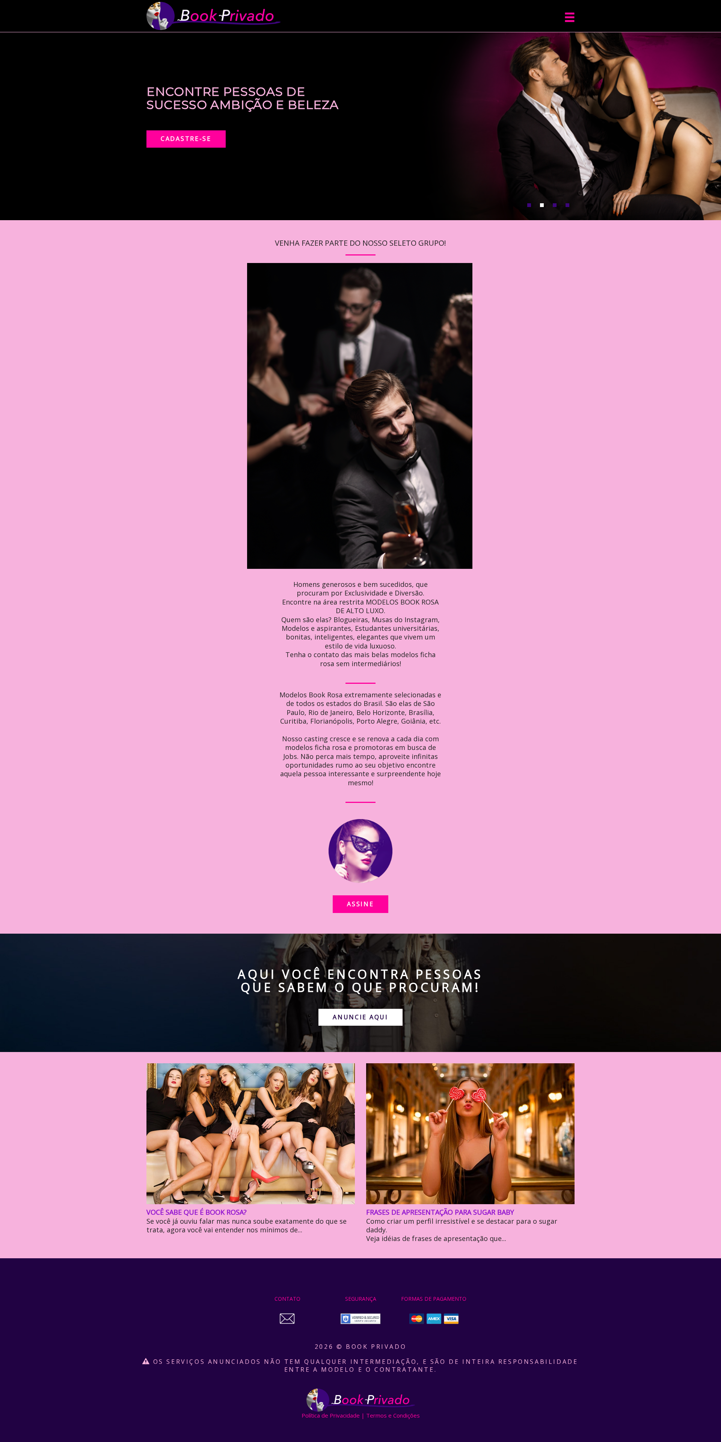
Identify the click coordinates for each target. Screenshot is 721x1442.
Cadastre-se (186, 139)
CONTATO (287, 1298)
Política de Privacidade (331, 1415)
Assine (360, 904)
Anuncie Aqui (360, 1017)
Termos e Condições (393, 1415)
